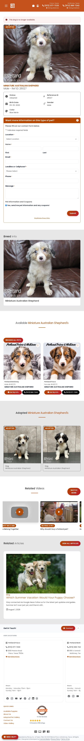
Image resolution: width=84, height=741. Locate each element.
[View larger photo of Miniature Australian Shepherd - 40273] (38, 345)
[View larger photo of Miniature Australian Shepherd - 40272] (78, 345)
